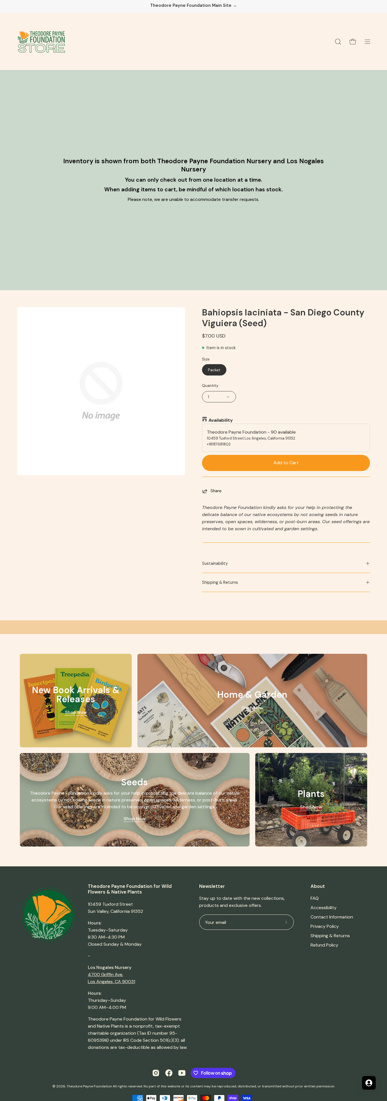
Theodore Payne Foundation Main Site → (193, 5)
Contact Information (332, 917)
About (318, 886)
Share (216, 490)
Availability (221, 420)
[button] (338, 41)
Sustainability (215, 563)
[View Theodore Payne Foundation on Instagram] (156, 1073)
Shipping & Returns (220, 582)
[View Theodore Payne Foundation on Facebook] (169, 1073)
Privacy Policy (325, 926)
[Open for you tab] (369, 1083)
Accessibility (324, 908)
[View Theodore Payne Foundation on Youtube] (182, 1073)
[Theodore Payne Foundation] (41, 42)
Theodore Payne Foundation (89, 1086)
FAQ (315, 898)
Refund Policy (324, 945)
